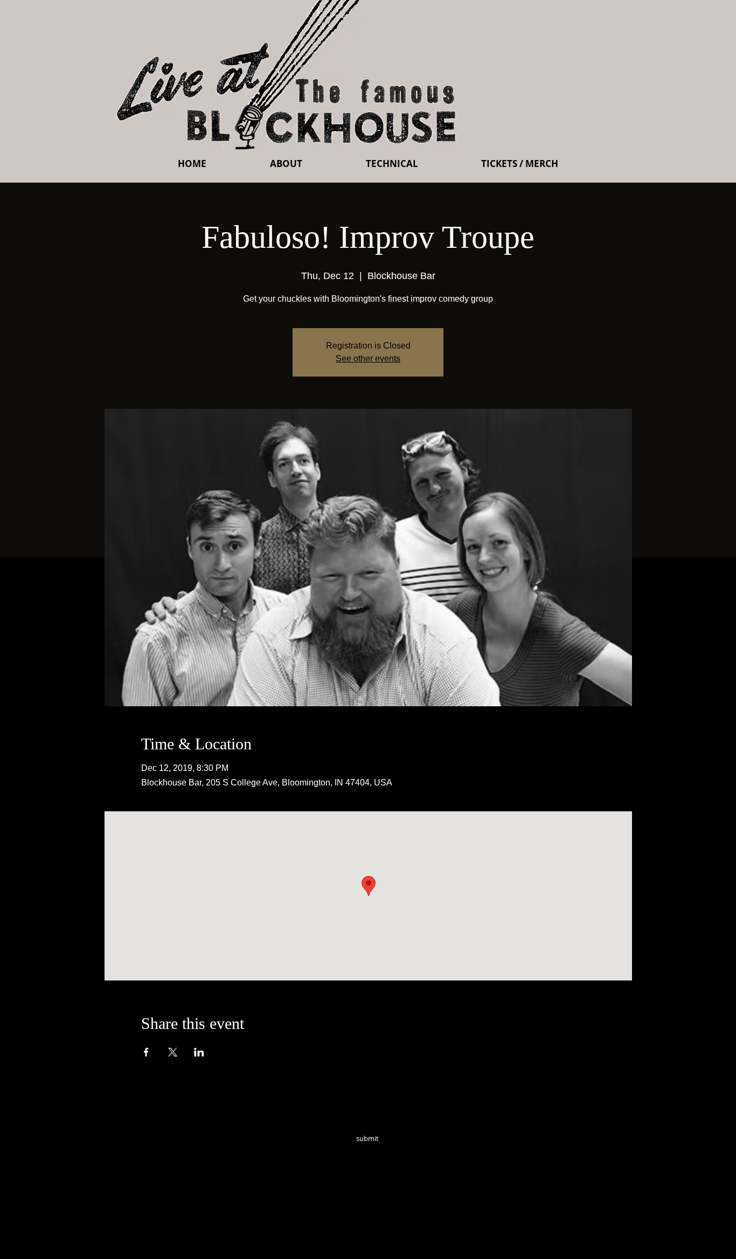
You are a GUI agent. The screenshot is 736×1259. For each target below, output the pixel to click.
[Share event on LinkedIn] (199, 1052)
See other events (368, 358)
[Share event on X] (173, 1052)
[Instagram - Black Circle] (444, 1153)
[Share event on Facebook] (146, 1052)
